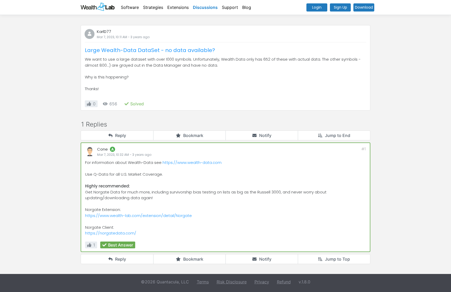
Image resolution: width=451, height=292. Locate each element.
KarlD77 (104, 31)
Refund (284, 281)
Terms (203, 281)
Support (230, 7)
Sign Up (340, 7)
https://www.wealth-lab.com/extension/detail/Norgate (138, 215)
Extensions (178, 7)
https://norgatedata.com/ (110, 233)
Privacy (261, 281)
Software (130, 7)
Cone (102, 149)
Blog (246, 7)
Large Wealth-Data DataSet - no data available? (150, 50)
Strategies (153, 7)
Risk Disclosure (232, 281)
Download (364, 7)
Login (317, 7)
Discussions (205, 7)
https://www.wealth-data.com (192, 162)
